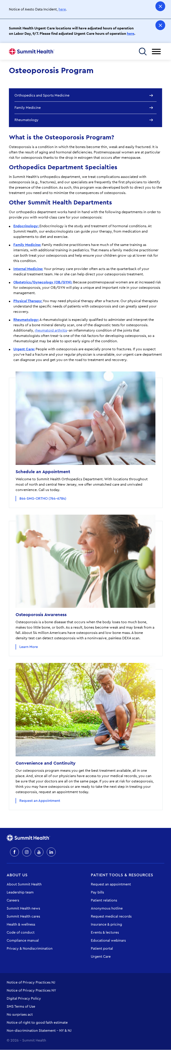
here (62, 9)
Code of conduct (21, 932)
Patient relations (104, 900)
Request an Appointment (39, 800)
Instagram (26, 852)
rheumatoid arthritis (51, 330)
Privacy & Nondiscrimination (30, 948)
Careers (13, 900)
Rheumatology (26, 120)
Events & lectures (105, 932)
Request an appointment (111, 884)
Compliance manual (23, 940)
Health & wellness (21, 924)
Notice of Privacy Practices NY (31, 990)
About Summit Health (24, 884)
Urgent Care (101, 956)
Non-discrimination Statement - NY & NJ (39, 1030)
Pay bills (97, 892)
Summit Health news (23, 908)
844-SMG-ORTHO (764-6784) (42, 498)
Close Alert (160, 6)
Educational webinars (108, 940)
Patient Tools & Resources (122, 875)
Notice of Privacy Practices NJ (31, 982)
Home (31, 51)
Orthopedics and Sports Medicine (41, 95)
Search (143, 51)
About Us (17, 875)
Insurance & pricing (106, 924)
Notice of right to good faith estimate (37, 1022)
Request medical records (111, 916)
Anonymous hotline (107, 908)
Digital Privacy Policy (24, 998)
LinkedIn (51, 852)
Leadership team (20, 892)
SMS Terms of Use (21, 1006)
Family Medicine (27, 107)
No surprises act (20, 1014)
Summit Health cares (23, 916)
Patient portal (102, 948)
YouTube (39, 852)
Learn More (28, 647)
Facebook (14, 852)
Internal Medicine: (28, 269)
